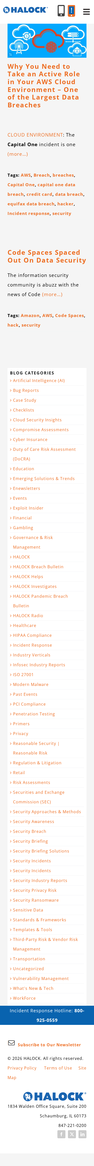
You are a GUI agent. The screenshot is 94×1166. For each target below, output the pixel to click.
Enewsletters (26, 488)
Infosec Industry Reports (39, 665)
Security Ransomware (36, 900)
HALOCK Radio (28, 615)
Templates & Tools (32, 929)
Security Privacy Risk (35, 890)
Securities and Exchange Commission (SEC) (39, 797)
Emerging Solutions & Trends (44, 478)
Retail (19, 772)
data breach (69, 194)
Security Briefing (30, 841)
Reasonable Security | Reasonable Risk (36, 748)
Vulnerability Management (41, 978)
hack (13, 325)
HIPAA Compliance (32, 635)
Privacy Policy (22, 1068)
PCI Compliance (29, 704)
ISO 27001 (23, 674)
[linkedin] (82, 1134)
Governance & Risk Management (33, 542)
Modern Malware (31, 684)
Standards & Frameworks (39, 920)
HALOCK (21, 557)
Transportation (29, 959)
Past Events (25, 694)
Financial (22, 518)
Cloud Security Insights (37, 420)
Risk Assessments (31, 782)
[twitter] (72, 1134)
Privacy (20, 733)
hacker (65, 204)
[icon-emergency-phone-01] (71, 7)
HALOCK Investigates (35, 586)
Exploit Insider (28, 508)
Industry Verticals (32, 655)
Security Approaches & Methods (47, 811)
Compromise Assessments (41, 429)
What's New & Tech (33, 988)
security (61, 213)
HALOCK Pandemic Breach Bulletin (40, 601)
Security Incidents (32, 861)
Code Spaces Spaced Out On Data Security (47, 256)
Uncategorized (28, 968)
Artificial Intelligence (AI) (39, 380)
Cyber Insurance (30, 439)
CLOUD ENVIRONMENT (35, 134)
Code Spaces (69, 315)
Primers (21, 724)
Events (20, 498)
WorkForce (24, 998)
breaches (63, 175)
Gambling (23, 527)
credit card (39, 194)
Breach (42, 175)
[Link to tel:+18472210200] (61, 10)
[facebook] (61, 1134)
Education (23, 468)
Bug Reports (26, 390)
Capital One (21, 184)
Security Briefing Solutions (41, 851)
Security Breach (29, 831)
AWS (26, 175)
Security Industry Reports (40, 880)
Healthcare (24, 625)
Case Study (24, 400)
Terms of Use (58, 1068)
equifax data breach (31, 204)
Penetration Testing (34, 714)
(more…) (18, 153)
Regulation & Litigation (37, 763)
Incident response (29, 213)
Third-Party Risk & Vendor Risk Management (45, 944)
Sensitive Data (28, 910)
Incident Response (32, 645)
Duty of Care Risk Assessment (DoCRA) (44, 454)
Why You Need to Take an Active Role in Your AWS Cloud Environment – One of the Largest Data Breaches (44, 86)
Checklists (23, 410)
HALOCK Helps (28, 576)
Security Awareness (33, 821)
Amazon (30, 315)
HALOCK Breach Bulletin (38, 567)
